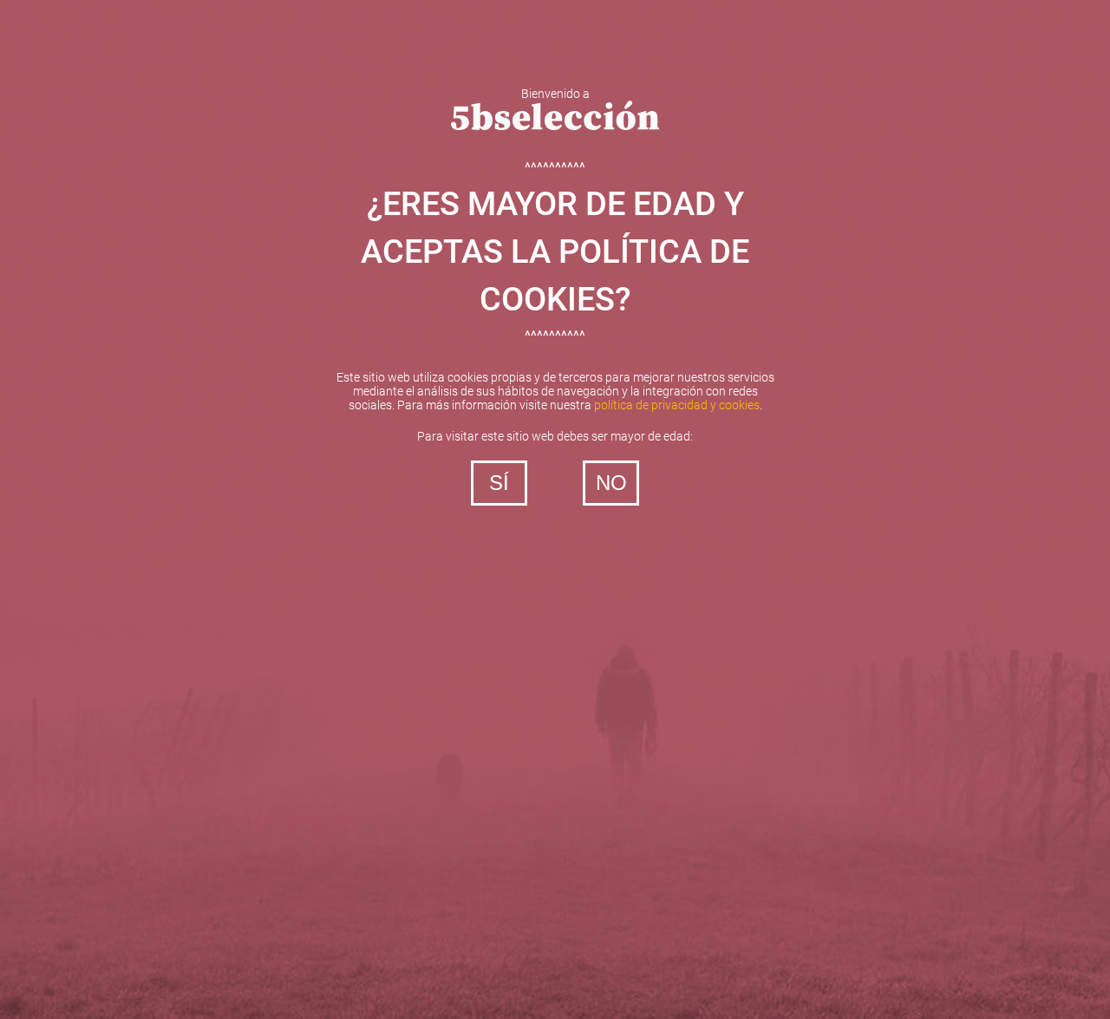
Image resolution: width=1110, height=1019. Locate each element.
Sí (499, 482)
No (611, 482)
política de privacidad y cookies (677, 405)
